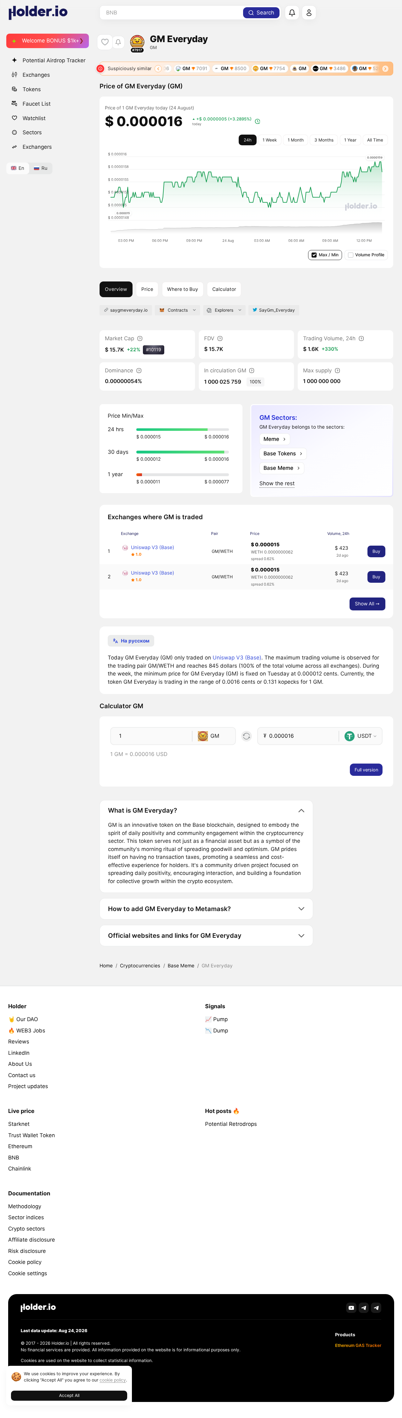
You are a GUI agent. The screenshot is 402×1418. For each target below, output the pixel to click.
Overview (116, 289)
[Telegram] (364, 1308)
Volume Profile (369, 254)
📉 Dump (216, 1030)
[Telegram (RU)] (376, 1308)
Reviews (18, 1041)
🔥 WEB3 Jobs (26, 1030)
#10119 (153, 349)
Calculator (224, 289)
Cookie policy (24, 1262)
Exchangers (37, 147)
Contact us (21, 1075)
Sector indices (26, 1217)
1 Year (350, 139)
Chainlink (19, 1168)
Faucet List (37, 103)
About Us (20, 1064)
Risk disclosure (27, 1251)
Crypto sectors (26, 1229)
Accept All (69, 1395)
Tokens (32, 89)
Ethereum (20, 1146)
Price (147, 289)
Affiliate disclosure (31, 1240)
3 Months (324, 139)
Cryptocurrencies (140, 966)
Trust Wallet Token (31, 1135)
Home (106, 966)
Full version (366, 769)
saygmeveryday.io (129, 310)
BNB (13, 1157)
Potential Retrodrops (231, 1124)
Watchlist (34, 118)
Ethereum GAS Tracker (358, 1345)
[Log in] (309, 13)
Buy (376, 551)
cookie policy (113, 1379)
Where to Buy (182, 289)
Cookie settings (27, 1273)
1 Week (270, 139)
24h (248, 139)
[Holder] (38, 1308)
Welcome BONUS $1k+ (50, 40)
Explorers (224, 310)
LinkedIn (19, 1053)
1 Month (296, 139)
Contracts (178, 310)
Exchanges (36, 74)
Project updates (28, 1086)
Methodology (24, 1206)
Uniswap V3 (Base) (152, 547)
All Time (375, 139)
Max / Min (329, 254)
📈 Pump (216, 1019)
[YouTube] (351, 1308)
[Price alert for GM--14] (118, 42)
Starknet (19, 1124)
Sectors (32, 132)
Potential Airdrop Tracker (54, 60)
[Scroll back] (158, 68)
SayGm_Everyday (277, 310)
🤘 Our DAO (23, 1019)
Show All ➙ (367, 604)
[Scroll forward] (385, 68)
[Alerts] (292, 13)
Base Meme (181, 966)
